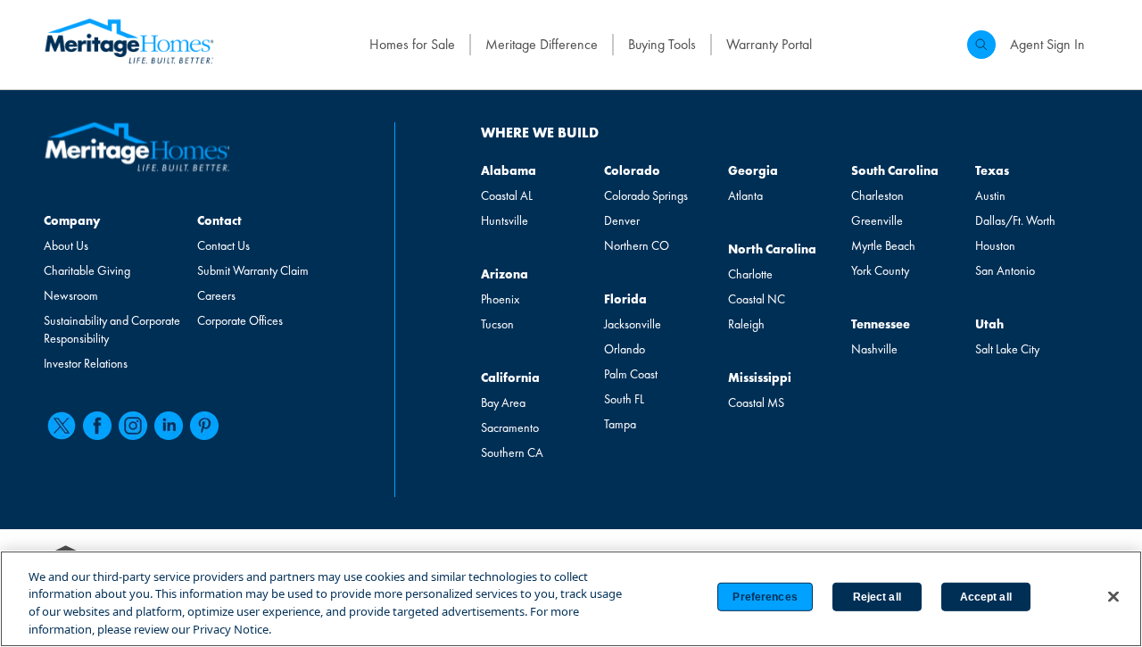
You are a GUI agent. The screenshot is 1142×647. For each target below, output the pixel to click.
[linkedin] (168, 425)
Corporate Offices (240, 320)
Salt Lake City (1007, 349)
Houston (995, 245)
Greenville (877, 220)
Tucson (497, 324)
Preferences (764, 597)
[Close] (1113, 596)
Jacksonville (632, 324)
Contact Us (223, 245)
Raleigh (746, 324)
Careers (216, 295)
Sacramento (510, 427)
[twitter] (61, 425)
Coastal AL (507, 195)
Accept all (986, 597)
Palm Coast (631, 374)
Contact (219, 220)
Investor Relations (86, 363)
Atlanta (745, 195)
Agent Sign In (1047, 44)
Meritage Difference (541, 44)
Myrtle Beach (883, 245)
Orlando (624, 349)
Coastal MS (756, 402)
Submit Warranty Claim (253, 270)
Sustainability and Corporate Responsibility (112, 329)
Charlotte (750, 274)
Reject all (877, 597)
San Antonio (1005, 270)
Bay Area (503, 402)
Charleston (877, 195)
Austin (990, 195)
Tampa (620, 424)
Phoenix (500, 299)
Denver (622, 220)
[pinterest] (204, 425)
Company (72, 220)
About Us (66, 245)
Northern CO (636, 245)
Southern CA (512, 452)
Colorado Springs (646, 195)
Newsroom (71, 295)
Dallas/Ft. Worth (1015, 220)
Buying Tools (662, 44)
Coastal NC (756, 299)
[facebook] (97, 425)
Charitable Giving (87, 270)
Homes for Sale (412, 44)
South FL (624, 399)
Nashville (874, 349)
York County (880, 270)
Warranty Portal (769, 44)
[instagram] (133, 425)
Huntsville (504, 220)
